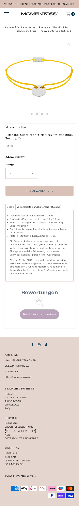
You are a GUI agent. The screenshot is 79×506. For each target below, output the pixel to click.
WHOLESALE (12, 404)
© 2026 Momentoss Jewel (19, 475)
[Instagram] (39, 345)
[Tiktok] (46, 345)
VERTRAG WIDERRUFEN (20, 430)
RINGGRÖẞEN (13, 401)
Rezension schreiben (39, 314)
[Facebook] (32, 345)
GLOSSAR (10, 457)
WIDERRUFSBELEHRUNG (19, 426)
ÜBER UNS (11, 453)
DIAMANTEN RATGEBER (18, 460)
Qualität (55, 206)
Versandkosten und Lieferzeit (33, 206)
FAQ (7, 408)
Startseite (9, 27)
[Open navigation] (6, 14)
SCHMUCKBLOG (14, 464)
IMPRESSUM (12, 423)
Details (10, 206)
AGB (7, 434)
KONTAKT (10, 394)
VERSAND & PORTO (16, 397)
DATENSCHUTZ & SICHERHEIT (21, 438)
